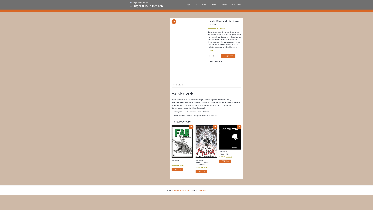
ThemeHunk (202, 190)
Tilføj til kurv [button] (177, 169)
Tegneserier (218, 61)
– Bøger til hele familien (146, 6)
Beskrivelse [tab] (178, 85)
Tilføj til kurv (228, 56)
